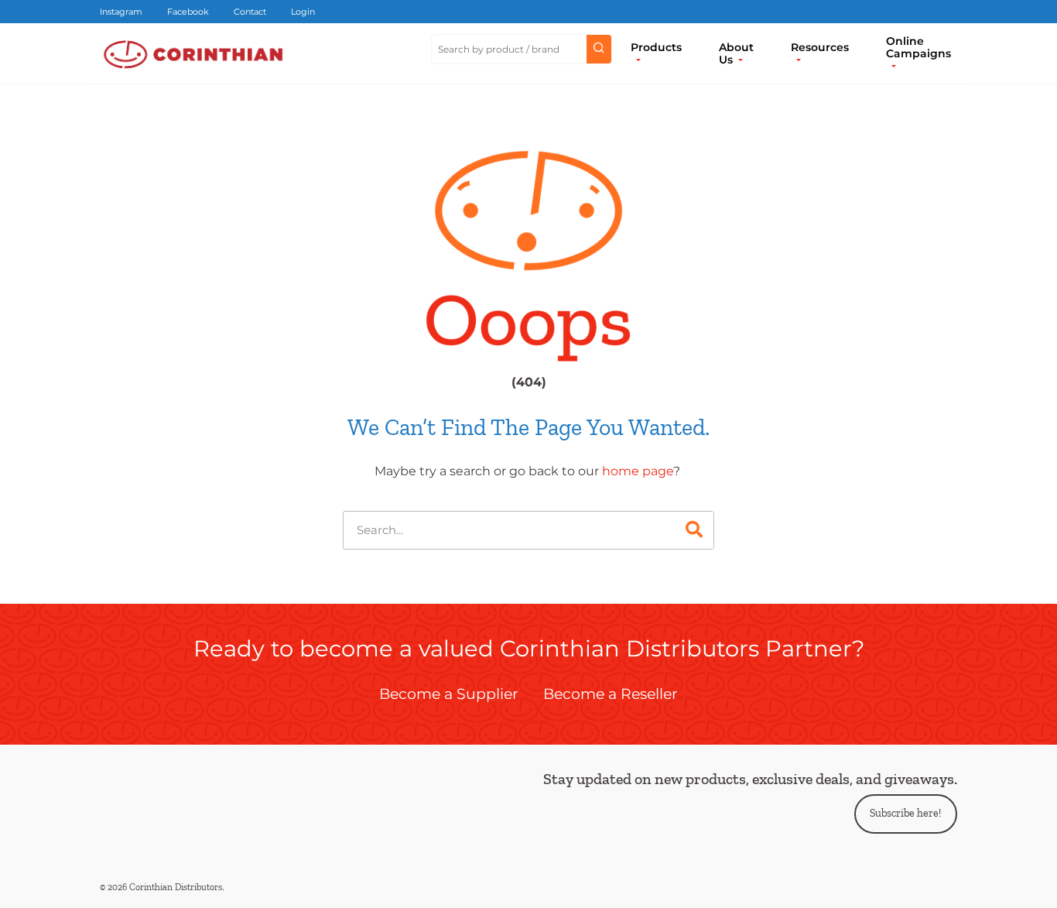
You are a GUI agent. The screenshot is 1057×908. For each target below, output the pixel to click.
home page (637, 471)
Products (656, 47)
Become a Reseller (610, 693)
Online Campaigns (918, 47)
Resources (820, 47)
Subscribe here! (905, 813)
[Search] (694, 530)
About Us (736, 53)
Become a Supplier (448, 693)
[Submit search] (599, 49)
